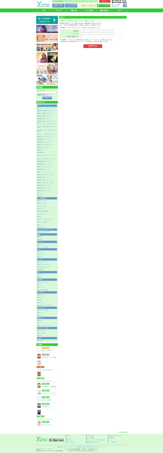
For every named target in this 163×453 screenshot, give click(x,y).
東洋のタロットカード (44, 188)
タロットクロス (43, 200)
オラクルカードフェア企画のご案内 (96, 440)
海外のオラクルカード (44, 147)
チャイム (41, 297)
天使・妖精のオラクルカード (46, 113)
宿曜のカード (42, 152)
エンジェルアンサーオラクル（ (45, 381)
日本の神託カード (46, 406)
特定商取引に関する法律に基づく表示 (86, 447)
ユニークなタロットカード (46, 172)
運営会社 (59, 447)
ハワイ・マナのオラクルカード (47, 134)
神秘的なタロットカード (45, 161)
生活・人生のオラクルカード (46, 136)
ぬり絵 (40, 239)
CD (40, 274)
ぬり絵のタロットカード (45, 190)
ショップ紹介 (70, 442)
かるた (40, 196)
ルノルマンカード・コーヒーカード (47, 155)
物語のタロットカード (44, 169)
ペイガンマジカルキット (45, 219)
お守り (40, 335)
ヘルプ (110, 440)
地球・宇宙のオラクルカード (46, 121)
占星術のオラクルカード (45, 139)
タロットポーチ (43, 203)
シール (40, 224)
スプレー (41, 254)
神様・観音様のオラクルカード (47, 110)
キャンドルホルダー (44, 247)
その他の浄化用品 (43, 290)
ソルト (40, 284)
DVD (40, 277)
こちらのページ (82, 41)
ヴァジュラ (42, 312)
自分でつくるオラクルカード (46, 144)
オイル (40, 257)
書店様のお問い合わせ (92, 442)
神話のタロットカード (44, 177)
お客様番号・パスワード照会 (90, 39)
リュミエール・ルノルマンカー (45, 419)
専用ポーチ (42, 269)
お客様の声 (116, 6)
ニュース (69, 437)
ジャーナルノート (43, 206)
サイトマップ (101, 447)
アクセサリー (42, 330)
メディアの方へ (113, 442)
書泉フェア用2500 (46, 350)
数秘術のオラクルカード (45, 142)
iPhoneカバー (42, 227)
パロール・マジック (47, 424)
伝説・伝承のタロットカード (46, 180)
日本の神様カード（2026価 (49, 357)
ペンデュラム (42, 214)
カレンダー (42, 294)
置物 (40, 300)
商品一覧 (69, 440)
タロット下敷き (43, 221)
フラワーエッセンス (44, 261)
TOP (37, 14)
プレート (41, 302)
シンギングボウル (43, 310)
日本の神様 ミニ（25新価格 (49, 386)
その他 (40, 340)
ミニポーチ (42, 208)
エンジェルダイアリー (44, 232)
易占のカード (42, 149)
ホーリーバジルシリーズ (45, 325)
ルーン (40, 216)
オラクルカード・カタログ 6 (49, 393)
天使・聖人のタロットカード (46, 174)
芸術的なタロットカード (45, 164)
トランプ (41, 193)
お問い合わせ (90, 435)
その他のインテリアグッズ (46, 305)
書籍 (40, 236)
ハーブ (40, 323)
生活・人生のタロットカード (46, 182)
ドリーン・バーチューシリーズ (47, 108)
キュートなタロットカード (46, 166)
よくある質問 (117, 4)
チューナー (42, 287)
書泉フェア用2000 (46, 400)
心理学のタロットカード (45, 185)
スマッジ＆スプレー (44, 282)
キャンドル (42, 244)
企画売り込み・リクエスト (115, 435)
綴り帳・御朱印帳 (43, 211)
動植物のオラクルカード (45, 118)
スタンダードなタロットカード (47, 158)
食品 (40, 320)
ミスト (40, 251)
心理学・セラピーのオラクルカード (47, 131)
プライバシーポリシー (69, 447)
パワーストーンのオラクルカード (47, 124)
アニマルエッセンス (44, 264)
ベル (40, 315)
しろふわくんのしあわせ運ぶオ (45, 369)
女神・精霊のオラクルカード (46, 116)
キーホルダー (42, 333)
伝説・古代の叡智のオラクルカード (47, 127)
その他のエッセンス (44, 267)
